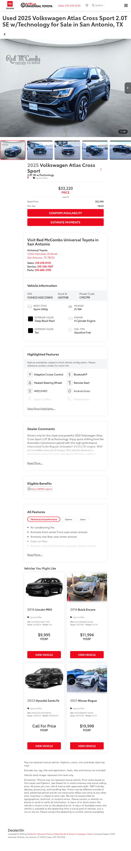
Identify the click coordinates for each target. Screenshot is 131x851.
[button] (4, 33)
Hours (90, 833)
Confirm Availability (65, 213)
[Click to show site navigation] (126, 5)
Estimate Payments (65, 222)
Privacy (49, 833)
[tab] (43, 519)
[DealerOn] (16, 830)
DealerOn (31, 833)
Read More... (35, 463)
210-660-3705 (43, 270)
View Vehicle (44, 654)
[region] (65, 203)
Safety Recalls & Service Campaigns (70, 833)
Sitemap (41, 833)
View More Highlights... (41, 408)
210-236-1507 (45, 266)
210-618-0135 (43, 262)
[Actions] (101, 169)
